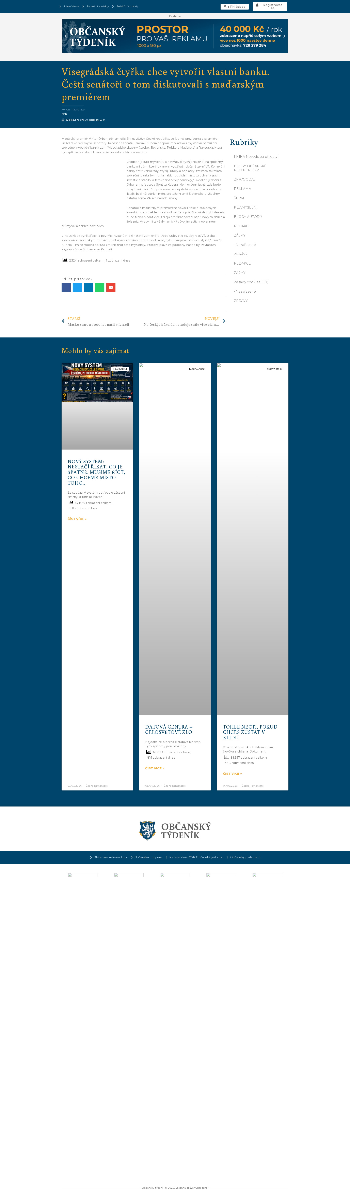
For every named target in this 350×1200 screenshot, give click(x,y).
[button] (235, 7)
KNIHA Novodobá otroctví (256, 157)
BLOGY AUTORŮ (248, 217)
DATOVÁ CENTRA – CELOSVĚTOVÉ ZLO (169, 729)
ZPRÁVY (241, 254)
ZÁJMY (240, 235)
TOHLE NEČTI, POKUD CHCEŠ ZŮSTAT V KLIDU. (250, 732)
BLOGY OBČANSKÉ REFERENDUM (250, 168)
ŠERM (239, 198)
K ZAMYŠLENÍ (245, 207)
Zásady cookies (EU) (251, 282)
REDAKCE (242, 226)
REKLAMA (242, 189)
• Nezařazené (245, 245)
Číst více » (77, 519)
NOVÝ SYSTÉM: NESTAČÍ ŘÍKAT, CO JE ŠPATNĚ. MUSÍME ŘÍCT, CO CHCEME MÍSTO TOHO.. (96, 472)
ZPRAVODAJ (244, 179)
